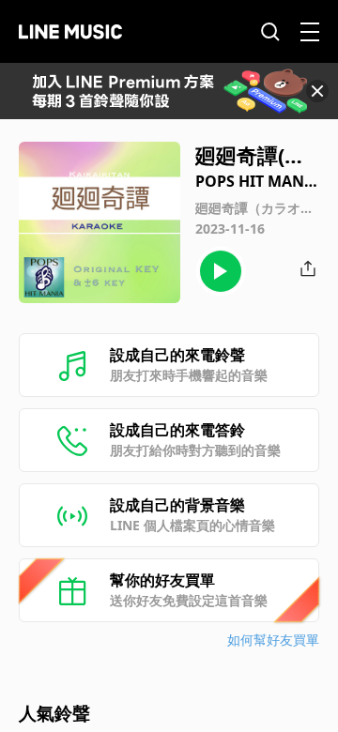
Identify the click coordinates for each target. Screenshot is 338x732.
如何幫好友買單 (273, 639)
